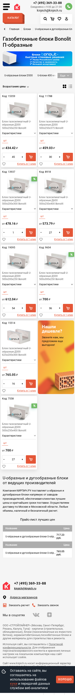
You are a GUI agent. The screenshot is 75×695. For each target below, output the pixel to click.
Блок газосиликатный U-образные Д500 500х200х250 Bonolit (16, 276)
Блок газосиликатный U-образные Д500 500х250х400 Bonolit (16, 427)
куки (13, 684)
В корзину (31, 157)
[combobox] (16, 86)
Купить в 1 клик (26, 163)
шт (5, 140)
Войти (66, 20)
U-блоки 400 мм (47, 75)
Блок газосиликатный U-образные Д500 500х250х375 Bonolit (53, 124)
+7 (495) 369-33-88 (47, 3)
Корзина (53, 19)
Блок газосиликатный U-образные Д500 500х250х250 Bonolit (16, 124)
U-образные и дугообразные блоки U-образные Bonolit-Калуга (30, 536)
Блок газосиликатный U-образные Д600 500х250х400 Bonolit (53, 200)
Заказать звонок (48, 605)
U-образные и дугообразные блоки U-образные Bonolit (30, 552)
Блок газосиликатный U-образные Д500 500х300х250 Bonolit (53, 276)
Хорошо (65, 679)
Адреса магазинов (24, 597)
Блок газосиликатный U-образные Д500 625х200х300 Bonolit (16, 351)
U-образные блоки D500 (18, 75)
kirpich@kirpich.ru (49, 10)
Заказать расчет (19, 605)
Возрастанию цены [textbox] (14, 86)
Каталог (13, 17)
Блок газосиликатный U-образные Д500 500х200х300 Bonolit (16, 200)
